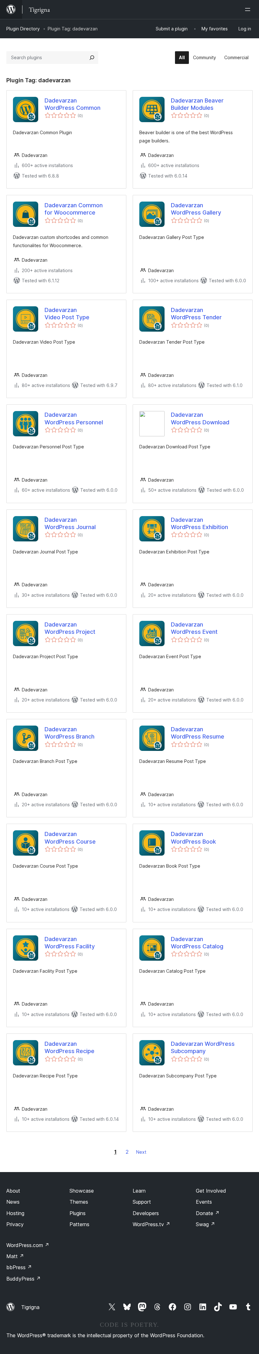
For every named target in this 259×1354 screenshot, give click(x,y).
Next (141, 1152)
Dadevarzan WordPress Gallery (196, 209)
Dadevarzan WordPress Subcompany (203, 1047)
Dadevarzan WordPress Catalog (197, 943)
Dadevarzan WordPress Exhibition (199, 523)
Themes (78, 1202)
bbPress (19, 1267)
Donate (208, 1213)
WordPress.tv (151, 1224)
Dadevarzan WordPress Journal (70, 523)
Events (204, 1202)
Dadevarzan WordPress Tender (196, 314)
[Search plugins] (92, 57)
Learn (139, 1191)
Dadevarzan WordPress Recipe (69, 1047)
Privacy (15, 1224)
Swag (205, 1224)
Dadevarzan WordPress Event (194, 628)
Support (142, 1202)
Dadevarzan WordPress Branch (69, 733)
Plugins (77, 1213)
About (13, 1191)
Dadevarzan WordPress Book (193, 838)
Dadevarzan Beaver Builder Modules (197, 104)
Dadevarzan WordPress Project (70, 628)
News (13, 1202)
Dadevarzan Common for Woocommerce (74, 209)
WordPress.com (27, 1245)
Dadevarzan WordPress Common (72, 104)
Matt (15, 1256)
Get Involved (211, 1191)
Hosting (15, 1213)
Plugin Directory (23, 28)
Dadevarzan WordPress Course (70, 838)
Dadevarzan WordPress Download (200, 418)
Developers (146, 1213)
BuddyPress (23, 1279)
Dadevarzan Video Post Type (67, 314)
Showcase (81, 1191)
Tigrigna (30, 1307)
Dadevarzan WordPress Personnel (74, 418)
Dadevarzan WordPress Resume (197, 733)
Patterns (79, 1224)
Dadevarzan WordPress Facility (70, 943)
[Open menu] (249, 9)
